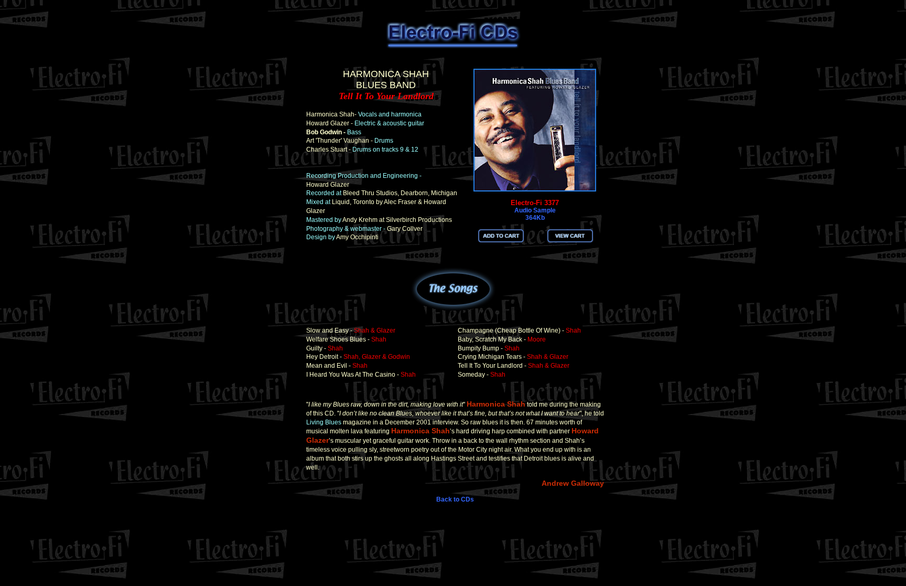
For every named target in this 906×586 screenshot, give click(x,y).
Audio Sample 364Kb (535, 214)
